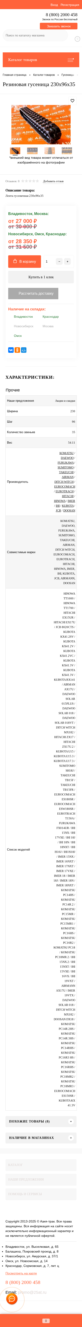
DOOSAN (69, 510)
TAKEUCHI (66, 472)
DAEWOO (67, 458)
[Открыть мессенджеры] (11, 1299)
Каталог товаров (22, 59)
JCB (58, 510)
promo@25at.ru (32, 1292)
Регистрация (70, 5)
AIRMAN (68, 477)
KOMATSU (66, 453)
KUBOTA (68, 505)
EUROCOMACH (64, 486)
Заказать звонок (59, 26)
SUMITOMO (66, 467)
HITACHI (68, 496)
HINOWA (59, 501)
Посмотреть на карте (21, 1273)
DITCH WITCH (64, 481)
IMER (71, 501)
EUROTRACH (65, 491)
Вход (54, 5)
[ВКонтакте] (11, 350)
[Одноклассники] (17, 350)
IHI (58, 505)
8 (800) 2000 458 (61, 14)
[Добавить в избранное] (72, 101)
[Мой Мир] (23, 350)
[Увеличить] (41, 124)
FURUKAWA (66, 462)
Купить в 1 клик (41, 277)
